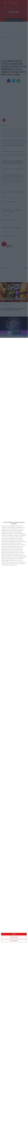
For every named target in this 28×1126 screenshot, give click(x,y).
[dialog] (14, 732)
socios (12, 525)
